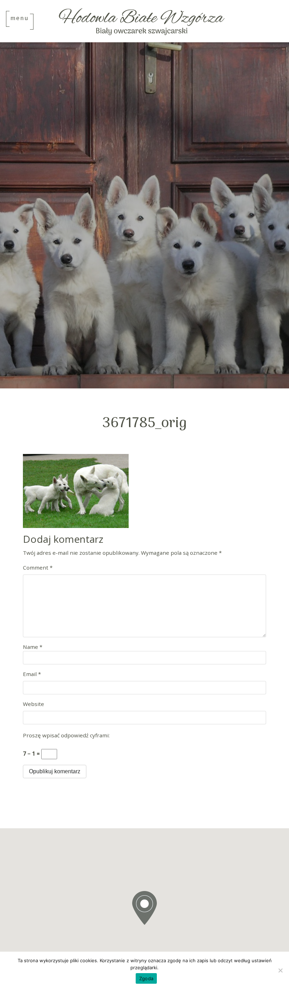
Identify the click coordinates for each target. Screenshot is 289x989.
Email (32, 673)
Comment (38, 567)
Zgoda (146, 978)
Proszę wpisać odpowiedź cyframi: (66, 735)
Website (33, 703)
